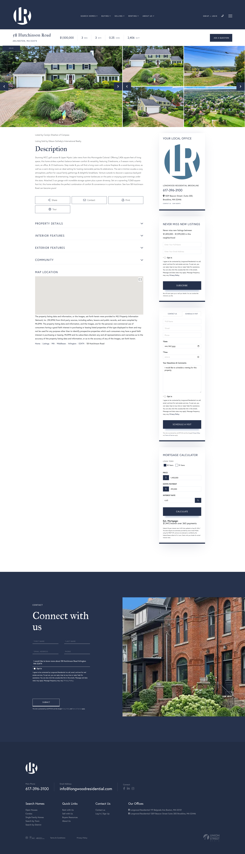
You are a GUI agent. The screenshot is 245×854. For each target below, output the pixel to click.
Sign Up (206, 16)
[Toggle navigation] (230, 16)
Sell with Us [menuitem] (67, 813)
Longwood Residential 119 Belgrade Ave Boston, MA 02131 (156, 810)
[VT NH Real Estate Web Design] (211, 837)
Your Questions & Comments (174, 363)
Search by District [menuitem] (33, 824)
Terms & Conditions (57, 838)
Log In (214, 16)
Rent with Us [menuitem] (68, 810)
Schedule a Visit (191, 314)
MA (53, 343)
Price (165, 472)
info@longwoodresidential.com (86, 788)
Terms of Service (169, 435)
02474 (81, 343)
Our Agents (176, 203)
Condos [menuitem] (29, 813)
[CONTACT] (221, 38)
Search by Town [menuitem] (32, 821)
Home (37, 343)
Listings (45, 343)
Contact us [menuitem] (100, 810)
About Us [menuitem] (147, 16)
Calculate (182, 511)
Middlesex (61, 343)
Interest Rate (169, 495)
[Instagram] (133, 788)
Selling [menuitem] (119, 16)
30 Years (170, 465)
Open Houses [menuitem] (31, 810)
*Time (165, 352)
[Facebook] (124, 788)
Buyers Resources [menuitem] (70, 817)
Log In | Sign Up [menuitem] (102, 813)
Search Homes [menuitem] (88, 16)
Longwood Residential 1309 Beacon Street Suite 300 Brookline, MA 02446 (163, 813)
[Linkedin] (128, 788)
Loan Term (168, 461)
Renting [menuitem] (132, 16)
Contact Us (167, 203)
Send (46, 702)
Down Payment (170, 484)
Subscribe (182, 285)
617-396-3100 (172, 190)
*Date (165, 341)
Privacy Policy (174, 275)
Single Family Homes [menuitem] (35, 817)
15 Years (182, 465)
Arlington (72, 343)
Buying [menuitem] (105, 16)
